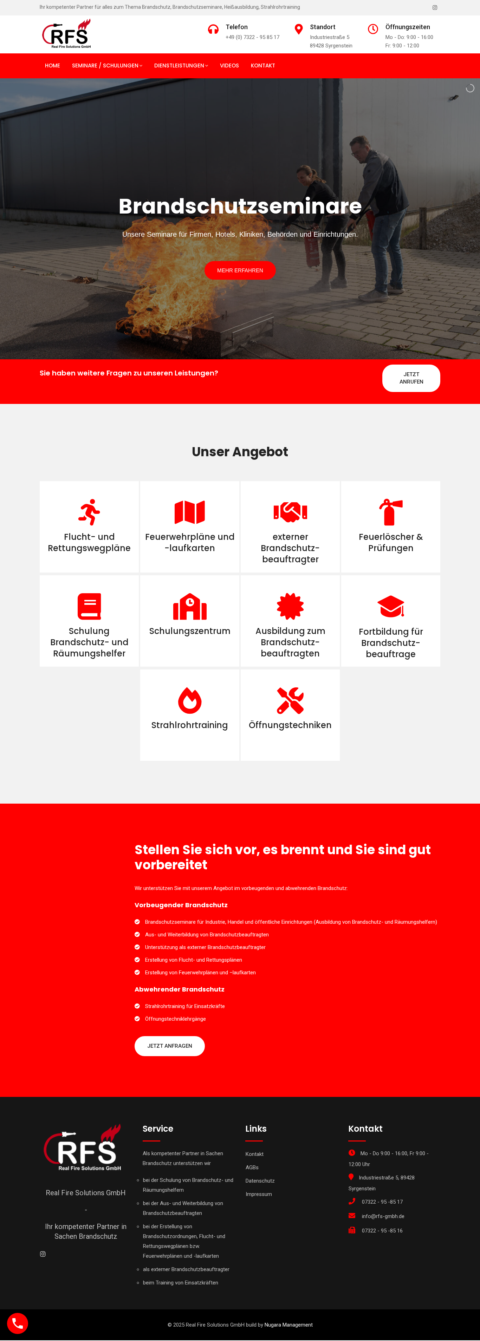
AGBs (252, 1167)
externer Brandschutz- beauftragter (290, 548)
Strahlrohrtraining (189, 725)
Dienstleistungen (179, 65)
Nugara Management (289, 1325)
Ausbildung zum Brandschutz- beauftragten (290, 642)
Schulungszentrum (190, 631)
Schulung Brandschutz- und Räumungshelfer (89, 642)
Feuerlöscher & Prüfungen (391, 542)
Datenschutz (260, 1181)
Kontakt (263, 65)
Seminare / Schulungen (105, 65)
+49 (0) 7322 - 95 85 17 (252, 37)
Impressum (259, 1194)
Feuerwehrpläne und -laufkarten (190, 542)
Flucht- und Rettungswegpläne (89, 542)
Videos (229, 65)
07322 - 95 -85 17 (382, 1202)
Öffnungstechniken (290, 725)
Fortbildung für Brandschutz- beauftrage (391, 643)
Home (52, 65)
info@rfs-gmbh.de (383, 1216)
